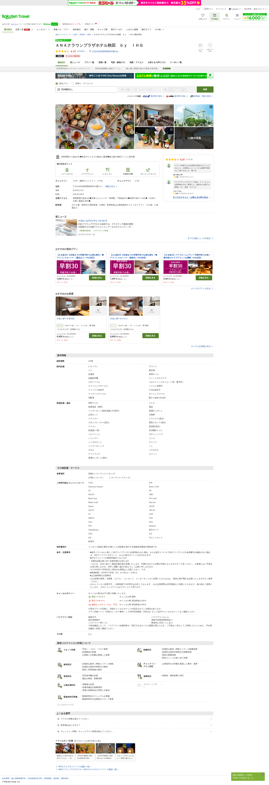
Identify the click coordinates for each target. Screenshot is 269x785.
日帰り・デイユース (84, 83)
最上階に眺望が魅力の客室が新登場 (141, 68)
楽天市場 (247, 9)
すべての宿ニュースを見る (199, 238)
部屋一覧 (102, 62)
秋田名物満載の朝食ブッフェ (108, 68)
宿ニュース (75, 62)
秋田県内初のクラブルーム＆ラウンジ (73, 68)
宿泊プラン (64, 83)
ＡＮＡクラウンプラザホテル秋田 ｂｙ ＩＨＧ (99, 45)
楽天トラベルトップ (63, 35)
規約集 (56, 778)
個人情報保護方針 (18, 778)
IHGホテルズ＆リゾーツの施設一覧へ (74, 766)
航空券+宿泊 (156, 96)
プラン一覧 (89, 62)
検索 (205, 89)
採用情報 (47, 778)
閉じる (263, 774)
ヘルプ (197, 9)
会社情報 (5, 778)
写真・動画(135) (118, 62)
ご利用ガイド (208, 9)
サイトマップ (221, 9)
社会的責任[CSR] (35, 778)
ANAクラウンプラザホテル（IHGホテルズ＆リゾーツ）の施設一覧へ (88, 769)
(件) (80, 51)
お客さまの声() (156, 62)
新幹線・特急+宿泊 (202, 96)
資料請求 (64, 778)
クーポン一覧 (176, 62)
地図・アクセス (136, 62)
